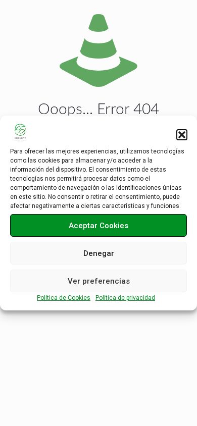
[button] (182, 135)
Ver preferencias (99, 281)
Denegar (98, 253)
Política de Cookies (63, 297)
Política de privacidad (125, 297)
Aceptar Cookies (98, 225)
